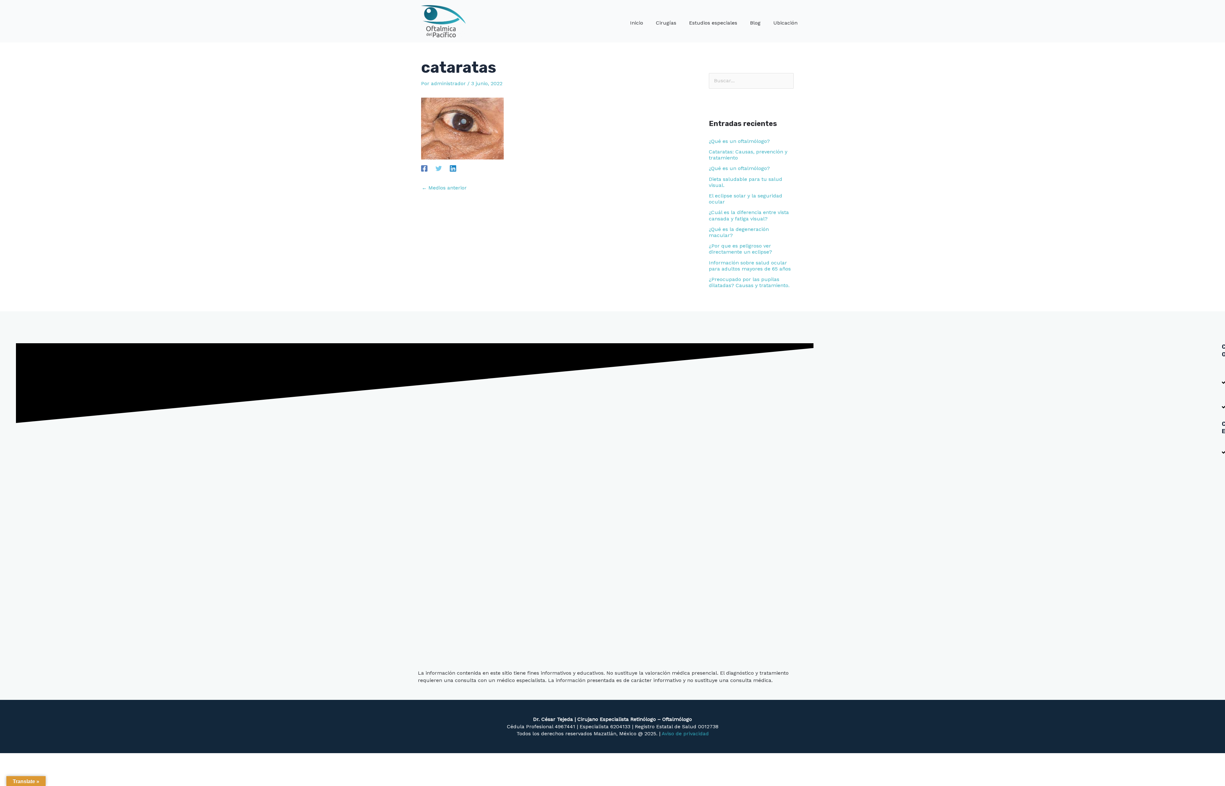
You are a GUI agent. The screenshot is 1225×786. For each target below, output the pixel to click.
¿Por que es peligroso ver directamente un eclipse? (740, 249)
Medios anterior (444, 188)
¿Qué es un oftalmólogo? (739, 141)
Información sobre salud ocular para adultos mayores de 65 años (750, 266)
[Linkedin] (453, 168)
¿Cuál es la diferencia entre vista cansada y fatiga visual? (749, 215)
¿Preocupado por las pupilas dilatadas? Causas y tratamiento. (749, 282)
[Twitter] (438, 168)
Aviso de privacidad (685, 733)
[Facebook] (424, 168)
